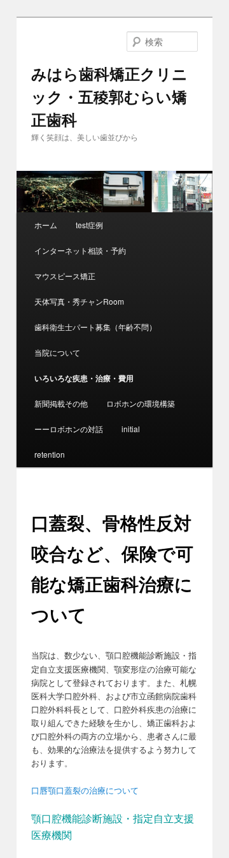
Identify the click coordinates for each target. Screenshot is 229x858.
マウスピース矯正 (64, 275)
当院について (57, 352)
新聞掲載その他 (61, 403)
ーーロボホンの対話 (68, 428)
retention (49, 454)
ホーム (45, 224)
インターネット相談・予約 (80, 250)
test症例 (89, 224)
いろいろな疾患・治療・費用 (84, 378)
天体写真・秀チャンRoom (79, 301)
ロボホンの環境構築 (140, 403)
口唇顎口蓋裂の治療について (85, 790)
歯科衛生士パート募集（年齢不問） (95, 326)
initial (130, 428)
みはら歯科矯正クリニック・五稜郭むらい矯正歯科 (109, 96)
